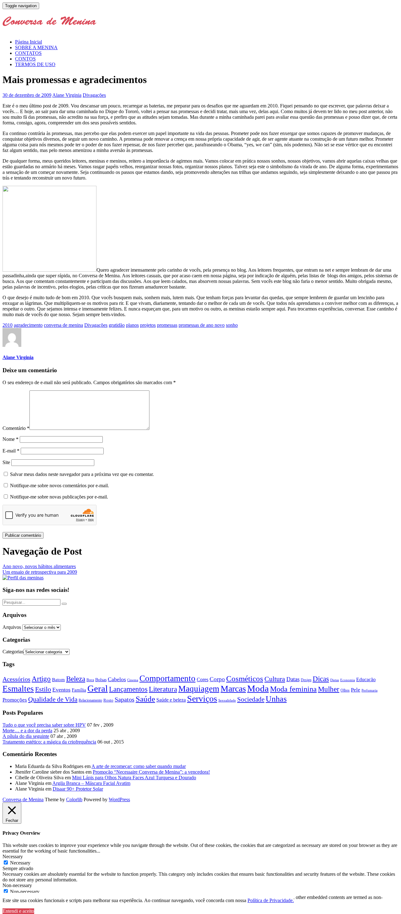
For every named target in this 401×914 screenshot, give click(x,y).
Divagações (94, 95)
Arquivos (12, 627)
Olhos (345, 690)
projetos (148, 325)
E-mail (11, 450)
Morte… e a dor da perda (27, 730)
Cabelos (117, 679)
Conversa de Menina (23, 799)
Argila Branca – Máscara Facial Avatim (91, 783)
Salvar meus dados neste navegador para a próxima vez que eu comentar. (82, 474)
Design (306, 680)
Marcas (233, 688)
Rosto (108, 700)
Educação (366, 679)
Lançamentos (128, 689)
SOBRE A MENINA (36, 47)
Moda (258, 688)
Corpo (217, 679)
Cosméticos (244, 678)
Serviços (202, 698)
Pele (355, 690)
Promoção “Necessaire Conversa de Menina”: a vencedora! (151, 772)
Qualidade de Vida (52, 699)
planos (132, 325)
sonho (232, 325)
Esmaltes (18, 688)
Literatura (163, 689)
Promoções (15, 700)
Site (6, 462)
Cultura (274, 679)
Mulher (328, 689)
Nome (10, 439)
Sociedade (250, 699)
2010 (8, 325)
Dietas (334, 680)
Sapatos (124, 699)
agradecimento (28, 325)
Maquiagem (198, 688)
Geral (97, 688)
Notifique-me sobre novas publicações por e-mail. (59, 496)
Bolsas (101, 679)
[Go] (64, 604)
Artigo (41, 679)
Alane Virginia (66, 95)
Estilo (43, 689)
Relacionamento (90, 700)
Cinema (132, 680)
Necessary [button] (13, 856)
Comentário (16, 428)
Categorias (13, 651)
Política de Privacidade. (270, 900)
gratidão (117, 325)
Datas (292, 679)
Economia (347, 680)
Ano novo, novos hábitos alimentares (39, 566)
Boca (90, 680)
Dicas (321, 679)
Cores (202, 679)
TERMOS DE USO (35, 64)
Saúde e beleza (171, 699)
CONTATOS (28, 53)
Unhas (276, 698)
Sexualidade (227, 700)
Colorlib (74, 799)
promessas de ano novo (202, 325)
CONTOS (25, 58)
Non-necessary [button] (17, 885)
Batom (58, 679)
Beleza (75, 679)
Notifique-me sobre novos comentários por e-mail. (59, 485)
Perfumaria (370, 690)
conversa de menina (63, 325)
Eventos (61, 690)
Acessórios (16, 679)
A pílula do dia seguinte (26, 736)
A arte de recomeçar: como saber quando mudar (138, 766)
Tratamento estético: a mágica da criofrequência (49, 741)
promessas (167, 325)
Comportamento (167, 678)
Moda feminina (293, 689)
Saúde (145, 698)
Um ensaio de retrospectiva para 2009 (40, 572)
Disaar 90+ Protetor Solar (78, 788)
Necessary (20, 862)
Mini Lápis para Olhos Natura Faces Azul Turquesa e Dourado (134, 777)
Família (79, 689)
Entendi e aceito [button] (18, 911)
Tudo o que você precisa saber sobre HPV (44, 725)
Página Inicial (28, 41)
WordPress (119, 799)
